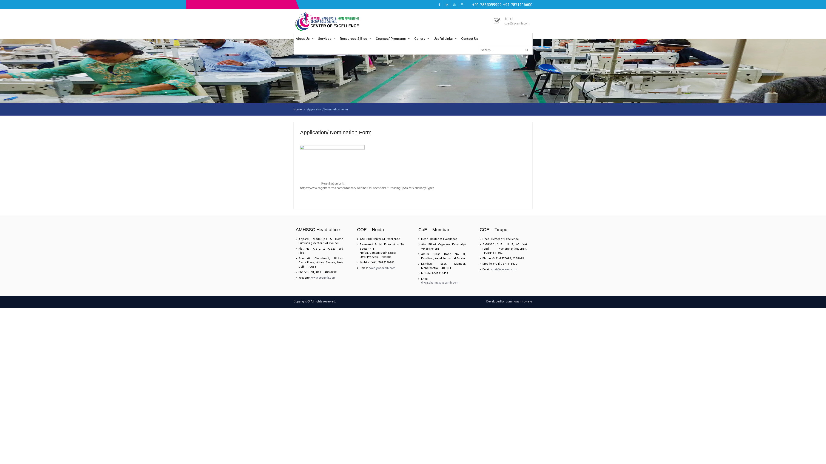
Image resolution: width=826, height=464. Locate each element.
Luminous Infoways (519, 301)
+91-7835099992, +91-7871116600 (502, 4)
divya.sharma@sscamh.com (439, 282)
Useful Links (443, 39)
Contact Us (469, 39)
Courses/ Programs (391, 39)
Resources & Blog (353, 39)
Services (324, 39)
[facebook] (439, 4)
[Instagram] (462, 4)
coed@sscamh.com (382, 268)
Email (508, 18)
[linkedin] (447, 4)
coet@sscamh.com (504, 269)
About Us (303, 39)
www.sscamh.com (323, 277)
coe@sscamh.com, (517, 23)
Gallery (419, 39)
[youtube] (454, 4)
